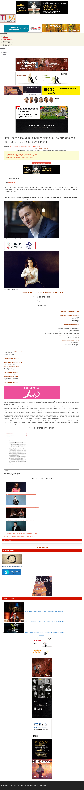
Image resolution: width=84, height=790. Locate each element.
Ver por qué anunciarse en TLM (41, 163)
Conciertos (5, 37)
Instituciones (28, 146)
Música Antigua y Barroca (9, 42)
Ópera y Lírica (6, 41)
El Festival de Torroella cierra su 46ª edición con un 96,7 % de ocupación (44, 611)
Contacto (5, 51)
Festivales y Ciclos (7, 39)
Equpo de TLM (6, 45)
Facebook (5, 52)
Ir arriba (6, 470)
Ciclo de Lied (7, 536)
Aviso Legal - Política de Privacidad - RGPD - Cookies (33, 785)
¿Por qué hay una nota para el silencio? (12, 566)
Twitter (4, 54)
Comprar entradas (41, 301)
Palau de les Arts (36, 146)
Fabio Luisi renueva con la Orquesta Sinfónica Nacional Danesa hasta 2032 (44, 621)
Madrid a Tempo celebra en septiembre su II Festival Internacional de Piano (44, 632)
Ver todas (41, 635)
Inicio (4, 36)
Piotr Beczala (11, 182)
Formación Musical (7, 44)
